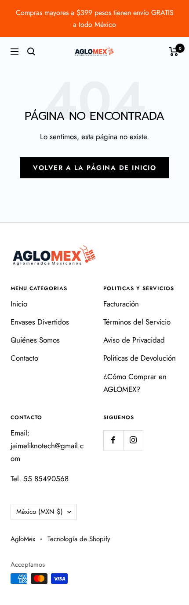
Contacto (24, 358)
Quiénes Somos (35, 340)
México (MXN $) (39, 511)
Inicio (19, 304)
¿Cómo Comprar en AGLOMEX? (135, 383)
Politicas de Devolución (139, 358)
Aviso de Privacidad (134, 340)
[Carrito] (173, 51)
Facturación (121, 304)
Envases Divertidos (40, 322)
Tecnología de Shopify (78, 539)
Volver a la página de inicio (94, 168)
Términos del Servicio (137, 322)
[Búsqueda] (31, 51)
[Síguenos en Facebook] (113, 440)
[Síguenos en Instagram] (133, 440)
